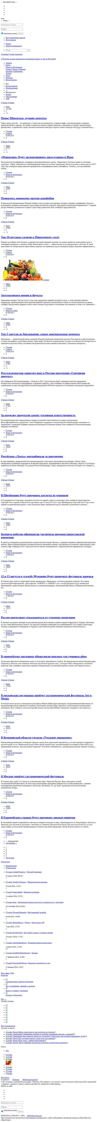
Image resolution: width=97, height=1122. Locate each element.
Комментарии (11, 866)
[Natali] (7, 1005)
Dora (14, 902)
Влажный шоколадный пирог (40, 943)
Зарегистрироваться (14, 46)
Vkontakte (5, 54)
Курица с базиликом (14, 995)
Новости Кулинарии (14, 67)
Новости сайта (12, 311)
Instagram (18, 54)
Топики (9, 63)
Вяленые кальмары (31, 892)
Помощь (16, 1080)
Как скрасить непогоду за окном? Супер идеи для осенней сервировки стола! (54, 1036)
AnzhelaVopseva (18, 872)
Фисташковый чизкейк (37, 912)
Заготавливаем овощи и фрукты (22, 295)
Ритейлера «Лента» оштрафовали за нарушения (32, 456)
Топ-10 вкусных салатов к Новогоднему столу (30, 237)
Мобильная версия (30, 1080)
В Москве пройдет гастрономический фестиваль (32, 776)
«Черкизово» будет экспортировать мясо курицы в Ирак (37, 157)
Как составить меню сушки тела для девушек (36, 1038)
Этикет (8, 74)
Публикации (11, 868)
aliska (8, 146)
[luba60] (7, 1015)
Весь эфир (5, 973)
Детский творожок (34, 872)
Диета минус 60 (37, 923)
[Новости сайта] (9, 1074)
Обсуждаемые (11, 97)
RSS (12, 973)
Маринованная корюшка (37, 882)
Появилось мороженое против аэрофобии (27, 198)
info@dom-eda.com (34, 1116)
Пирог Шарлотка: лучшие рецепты (24, 118)
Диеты (15, 69)
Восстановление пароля (15, 38)
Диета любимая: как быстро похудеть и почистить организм (42, 1043)
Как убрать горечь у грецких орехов (38, 933)
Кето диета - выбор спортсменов (31, 1041)
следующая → (11, 843)
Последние (5, 862)
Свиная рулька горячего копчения (19, 982)
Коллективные (12, 86)
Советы (9, 69)
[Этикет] (9, 1071)
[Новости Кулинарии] (9, 1069)
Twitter (12, 54)
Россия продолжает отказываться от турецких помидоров (38, 617)
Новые (8, 95)
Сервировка (18, 71)
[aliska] (9, 172)
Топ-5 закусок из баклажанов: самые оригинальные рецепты (40, 334)
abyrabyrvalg (17, 933)
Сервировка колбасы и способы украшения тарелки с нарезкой (48, 1034)
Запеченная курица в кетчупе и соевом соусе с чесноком (40, 902)
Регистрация (11, 40)
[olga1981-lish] (7, 1010)
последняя (10, 858)
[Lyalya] (7, 1013)
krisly (8, 107)
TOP (7, 99)
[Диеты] (9, 1059)
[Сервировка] (9, 1067)
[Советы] (9, 1057)
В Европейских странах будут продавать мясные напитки (38, 817)
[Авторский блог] (9, 1055)
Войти (20, 34)
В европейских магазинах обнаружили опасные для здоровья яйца (44, 656)
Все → (3, 999)
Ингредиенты (11, 80)
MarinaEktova (18, 923)
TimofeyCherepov (19, 882)
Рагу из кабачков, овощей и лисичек (20, 986)
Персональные (12, 88)
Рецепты (9, 78)
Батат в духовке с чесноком (17, 991)
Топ (7, 1051)
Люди (8, 76)
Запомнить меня (10, 34)
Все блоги (5, 1078)
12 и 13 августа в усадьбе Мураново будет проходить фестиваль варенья (47, 576)
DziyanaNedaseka (19, 912)
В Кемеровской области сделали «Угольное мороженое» (36, 737)
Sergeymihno (17, 892)
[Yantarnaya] (7, 1022)
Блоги (8, 65)
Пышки (35, 953)
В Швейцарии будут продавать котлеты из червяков (34, 495)
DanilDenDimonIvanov (21, 953)
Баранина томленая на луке (39, 963)
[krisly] (9, 131)
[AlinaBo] (7, 1020)
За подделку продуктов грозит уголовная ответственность (38, 415)
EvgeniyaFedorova (20, 963)
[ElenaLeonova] (7, 1008)
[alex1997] (7, 1017)
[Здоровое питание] (8, 1065)
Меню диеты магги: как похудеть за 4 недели (36, 1032)
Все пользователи (8, 1026)
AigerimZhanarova (19, 943)
